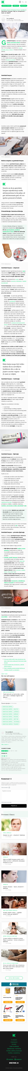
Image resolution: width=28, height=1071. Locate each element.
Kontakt (14, 1044)
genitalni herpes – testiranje (11, 721)
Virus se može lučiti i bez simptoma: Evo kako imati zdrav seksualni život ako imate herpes (15, 661)
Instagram (19, 1059)
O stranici (14, 1039)
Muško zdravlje (7, 936)
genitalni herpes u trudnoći (11, 724)
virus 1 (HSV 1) (9, 49)
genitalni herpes (7, 706)
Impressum (14, 1042)
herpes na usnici (10, 59)
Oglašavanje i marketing (14, 1048)
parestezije (12, 301)
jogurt (5, 571)
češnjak (6, 557)
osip (24, 271)
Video (4, 832)
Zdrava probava (6, 5)
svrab (16, 279)
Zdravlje (15, 5)
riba (9, 571)
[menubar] (20, 2)
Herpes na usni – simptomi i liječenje (14, 835)
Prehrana (23, 5)
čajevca (6, 582)
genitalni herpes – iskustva (10, 709)
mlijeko (23, 570)
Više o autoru (4, 744)
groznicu (13, 281)
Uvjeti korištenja (14, 1046)
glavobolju (19, 281)
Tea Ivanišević (9, 732)
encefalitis (4, 616)
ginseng (15, 557)
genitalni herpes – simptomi (10, 719)
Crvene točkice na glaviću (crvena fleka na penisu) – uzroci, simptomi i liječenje (13, 940)
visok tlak (22, 561)
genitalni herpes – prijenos (10, 716)
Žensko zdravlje (12, 910)
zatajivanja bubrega (6, 502)
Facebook (10, 1059)
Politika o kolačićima (14, 1053)
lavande (11, 582)
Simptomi (5, 910)
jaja (15, 571)
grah (11, 571)
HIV (16, 525)
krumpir (18, 570)
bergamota (14, 580)
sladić (10, 557)
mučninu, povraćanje (7, 505)
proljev (15, 505)
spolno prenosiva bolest (13, 42)
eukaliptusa (21, 580)
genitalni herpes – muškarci (10, 714)
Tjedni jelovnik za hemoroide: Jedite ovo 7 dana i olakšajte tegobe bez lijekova (13, 695)
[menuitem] (20, 2)
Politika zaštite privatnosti (14, 1050)
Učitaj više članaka (14, 978)
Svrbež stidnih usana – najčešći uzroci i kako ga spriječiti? (12, 913)
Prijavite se (14, 805)
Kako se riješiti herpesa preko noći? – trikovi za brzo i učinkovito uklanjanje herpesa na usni (14, 861)
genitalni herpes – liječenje (11, 711)
